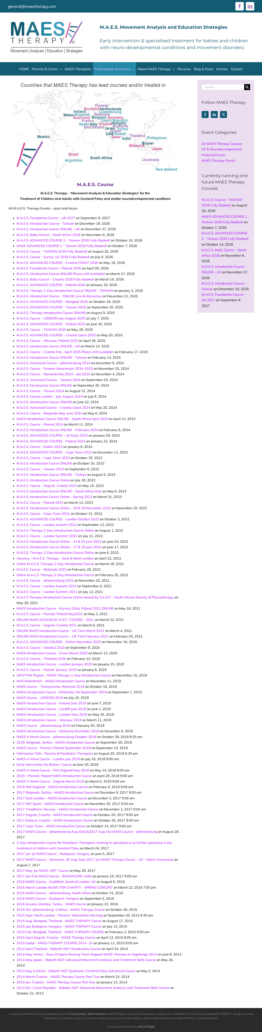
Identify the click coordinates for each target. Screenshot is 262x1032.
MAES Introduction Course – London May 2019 (52, 714)
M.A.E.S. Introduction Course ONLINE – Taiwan (52, 357)
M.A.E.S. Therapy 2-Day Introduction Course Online (55, 530)
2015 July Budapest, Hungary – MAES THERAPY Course (59, 926)
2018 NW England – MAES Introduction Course (52, 787)
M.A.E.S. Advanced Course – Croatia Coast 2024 (53, 407)
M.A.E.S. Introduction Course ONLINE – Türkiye (51, 475)
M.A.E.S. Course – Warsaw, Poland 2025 (47, 341)
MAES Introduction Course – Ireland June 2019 (51, 703)
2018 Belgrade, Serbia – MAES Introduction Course (56, 742)
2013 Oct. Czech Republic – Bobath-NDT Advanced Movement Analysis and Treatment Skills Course (93, 988)
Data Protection (97, 1013)
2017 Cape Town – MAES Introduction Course (51, 826)
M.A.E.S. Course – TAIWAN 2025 (41, 329)
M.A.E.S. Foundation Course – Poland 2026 (49, 268)
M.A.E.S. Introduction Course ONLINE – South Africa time (59, 491)
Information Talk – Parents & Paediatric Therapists (55, 753)
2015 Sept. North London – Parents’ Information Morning (60, 915)
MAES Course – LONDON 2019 (40, 698)
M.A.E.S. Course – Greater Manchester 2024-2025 (55, 368)
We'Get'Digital (146, 1026)
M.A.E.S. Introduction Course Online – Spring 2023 (54, 497)
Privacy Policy (78, 1013)
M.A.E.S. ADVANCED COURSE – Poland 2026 (51, 285)
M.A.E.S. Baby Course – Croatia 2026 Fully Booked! (55, 279)
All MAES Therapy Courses (222, 144)
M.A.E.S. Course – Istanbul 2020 (41, 647)
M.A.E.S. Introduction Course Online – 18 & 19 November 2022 (64, 508)
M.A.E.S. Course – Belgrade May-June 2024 (49, 413)
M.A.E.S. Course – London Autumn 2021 (47, 586)
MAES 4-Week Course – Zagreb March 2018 (50, 781)
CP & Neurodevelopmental (222, 149)
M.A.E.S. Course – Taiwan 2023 (40, 469)
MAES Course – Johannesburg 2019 (43, 725)
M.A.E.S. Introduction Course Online (43, 480)
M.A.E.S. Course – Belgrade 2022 (42, 569)
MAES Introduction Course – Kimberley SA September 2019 (62, 692)
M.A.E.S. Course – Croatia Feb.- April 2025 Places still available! (65, 352)
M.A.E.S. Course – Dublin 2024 (39, 447)
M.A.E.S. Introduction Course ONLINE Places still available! (61, 274)
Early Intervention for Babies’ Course (44, 764)
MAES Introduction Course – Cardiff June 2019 (51, 709)
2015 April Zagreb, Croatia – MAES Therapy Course (56, 937)
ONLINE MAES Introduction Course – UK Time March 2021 (60, 631)
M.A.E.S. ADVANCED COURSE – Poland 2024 (51, 441)
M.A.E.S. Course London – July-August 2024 (50, 396)
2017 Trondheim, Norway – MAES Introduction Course (57, 809)
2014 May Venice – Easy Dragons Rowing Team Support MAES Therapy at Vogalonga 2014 (87, 954)
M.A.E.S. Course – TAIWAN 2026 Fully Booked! (52, 251)
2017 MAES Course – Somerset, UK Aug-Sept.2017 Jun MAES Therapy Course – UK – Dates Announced (95, 859)
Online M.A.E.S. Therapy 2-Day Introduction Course (55, 564)
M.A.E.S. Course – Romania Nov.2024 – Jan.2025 (53, 374)
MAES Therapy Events (219, 160)
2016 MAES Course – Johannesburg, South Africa (54, 893)
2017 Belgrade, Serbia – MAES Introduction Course (55, 792)
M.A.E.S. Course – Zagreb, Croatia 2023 (47, 486)
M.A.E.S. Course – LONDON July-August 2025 (51, 318)
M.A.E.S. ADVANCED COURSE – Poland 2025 (51, 324)
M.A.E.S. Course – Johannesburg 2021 (45, 580)
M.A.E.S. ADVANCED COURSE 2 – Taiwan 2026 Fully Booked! (63, 240)
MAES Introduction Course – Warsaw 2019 (49, 720)
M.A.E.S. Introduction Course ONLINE (44, 385)
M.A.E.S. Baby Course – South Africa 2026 (48, 235)
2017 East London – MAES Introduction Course (52, 798)
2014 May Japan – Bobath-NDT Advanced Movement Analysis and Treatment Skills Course (86, 960)
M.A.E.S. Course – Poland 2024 (40, 424)
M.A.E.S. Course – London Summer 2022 (47, 536)
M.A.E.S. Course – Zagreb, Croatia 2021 (47, 625)
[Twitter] (223, 114)
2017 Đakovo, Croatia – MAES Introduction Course (55, 820)
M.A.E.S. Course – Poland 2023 (40, 502)
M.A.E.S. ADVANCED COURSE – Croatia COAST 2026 (57, 263)
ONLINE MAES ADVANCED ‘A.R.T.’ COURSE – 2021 (55, 620)
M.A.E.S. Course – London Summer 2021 (47, 592)
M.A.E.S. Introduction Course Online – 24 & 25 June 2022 (59, 541)
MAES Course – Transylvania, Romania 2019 (51, 686)
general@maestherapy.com (32, 6)
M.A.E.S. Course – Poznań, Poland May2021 (50, 614)
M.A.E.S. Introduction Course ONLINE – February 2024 (57, 430)
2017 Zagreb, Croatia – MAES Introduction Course (55, 815)
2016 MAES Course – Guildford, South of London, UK (56, 882)
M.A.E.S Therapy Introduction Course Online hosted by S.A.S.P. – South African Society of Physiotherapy (95, 597)
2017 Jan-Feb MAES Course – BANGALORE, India (54, 876)
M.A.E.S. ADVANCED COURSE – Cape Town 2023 (54, 452)
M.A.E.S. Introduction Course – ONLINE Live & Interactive (59, 296)
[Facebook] (205, 114)
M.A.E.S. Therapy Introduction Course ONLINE (51, 313)
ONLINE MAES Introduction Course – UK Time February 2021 (63, 636)
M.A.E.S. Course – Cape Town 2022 (43, 513)
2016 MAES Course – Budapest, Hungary (48, 898)
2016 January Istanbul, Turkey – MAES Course (51, 904)
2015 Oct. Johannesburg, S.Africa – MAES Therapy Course (61, 909)
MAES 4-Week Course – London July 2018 (48, 759)
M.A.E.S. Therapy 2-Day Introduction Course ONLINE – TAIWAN (65, 290)
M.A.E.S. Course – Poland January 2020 (47, 670)
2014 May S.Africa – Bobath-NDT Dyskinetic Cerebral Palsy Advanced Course (76, 971)
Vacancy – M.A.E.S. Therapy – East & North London (55, 558)
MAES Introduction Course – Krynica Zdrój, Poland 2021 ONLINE (65, 608)
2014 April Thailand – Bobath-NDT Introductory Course (59, 949)
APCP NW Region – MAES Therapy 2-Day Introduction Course (64, 675)
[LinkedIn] (214, 114)
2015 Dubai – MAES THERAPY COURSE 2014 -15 (55, 943)
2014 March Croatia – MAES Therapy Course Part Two (58, 977)
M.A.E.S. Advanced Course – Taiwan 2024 (49, 380)
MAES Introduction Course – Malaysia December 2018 (58, 731)
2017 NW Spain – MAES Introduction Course (50, 804)
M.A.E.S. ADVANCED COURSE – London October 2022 (58, 519)
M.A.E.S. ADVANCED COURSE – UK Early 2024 (52, 435)
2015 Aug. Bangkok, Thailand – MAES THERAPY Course (59, 921)
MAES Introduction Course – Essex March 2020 (52, 653)
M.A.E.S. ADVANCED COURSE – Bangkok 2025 (52, 302)
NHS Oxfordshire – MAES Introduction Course (51, 681)
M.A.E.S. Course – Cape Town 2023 (43, 458)
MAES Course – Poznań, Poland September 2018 (54, 748)
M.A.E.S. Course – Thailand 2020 (41, 659)
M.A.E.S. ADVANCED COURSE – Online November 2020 (59, 642)
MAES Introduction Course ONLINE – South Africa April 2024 (62, 419)
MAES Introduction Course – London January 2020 (54, 664)
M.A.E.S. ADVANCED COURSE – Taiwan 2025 (51, 307)
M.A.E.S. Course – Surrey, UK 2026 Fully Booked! (53, 257)
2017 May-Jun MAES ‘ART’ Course (43, 870)
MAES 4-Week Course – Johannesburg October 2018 (56, 737)
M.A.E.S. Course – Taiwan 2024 (40, 391)
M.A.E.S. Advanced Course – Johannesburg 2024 (53, 363)
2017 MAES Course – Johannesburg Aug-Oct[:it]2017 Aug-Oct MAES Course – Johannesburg (87, 831)
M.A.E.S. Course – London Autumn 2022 (47, 525)
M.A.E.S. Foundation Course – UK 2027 (46, 218)
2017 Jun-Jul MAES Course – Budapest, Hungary (53, 854)
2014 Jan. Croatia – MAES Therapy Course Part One (56, 982)
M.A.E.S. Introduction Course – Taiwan (45, 223)
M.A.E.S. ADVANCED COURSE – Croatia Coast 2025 (56, 335)
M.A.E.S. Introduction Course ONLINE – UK (48, 229)
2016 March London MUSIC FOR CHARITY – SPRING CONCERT (65, 887)
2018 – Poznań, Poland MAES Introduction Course (54, 776)
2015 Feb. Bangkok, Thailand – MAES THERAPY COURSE (60, 932)
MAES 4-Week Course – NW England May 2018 (53, 770)
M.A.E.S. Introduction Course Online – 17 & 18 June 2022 (59, 547)
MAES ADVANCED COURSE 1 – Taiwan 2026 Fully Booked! (62, 246)
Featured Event (213, 155)
